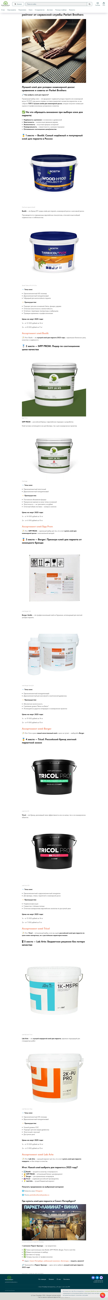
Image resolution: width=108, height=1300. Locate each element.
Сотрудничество (40, 10)
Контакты (67, 1279)
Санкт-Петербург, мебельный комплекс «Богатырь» (49, 1261)
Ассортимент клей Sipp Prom (37, 526)
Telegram (39, 1191)
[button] (97, 4)
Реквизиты (72, 10)
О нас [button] (3, 10)
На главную (42, 1279)
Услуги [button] (30, 10)
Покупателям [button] (22, 10)
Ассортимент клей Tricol (36, 928)
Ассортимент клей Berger (36, 728)
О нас (59, 1279)
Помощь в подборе (60, 10)
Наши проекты (11, 10)
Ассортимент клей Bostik (35, 333)
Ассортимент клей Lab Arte (37, 1154)
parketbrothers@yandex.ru (39, 1195)
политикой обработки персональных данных (96, 1291)
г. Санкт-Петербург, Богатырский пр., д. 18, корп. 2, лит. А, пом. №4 (54, 1286)
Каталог (51, 1279)
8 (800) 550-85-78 (98, 1282)
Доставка (50, 10)
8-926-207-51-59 (99, 1280)
